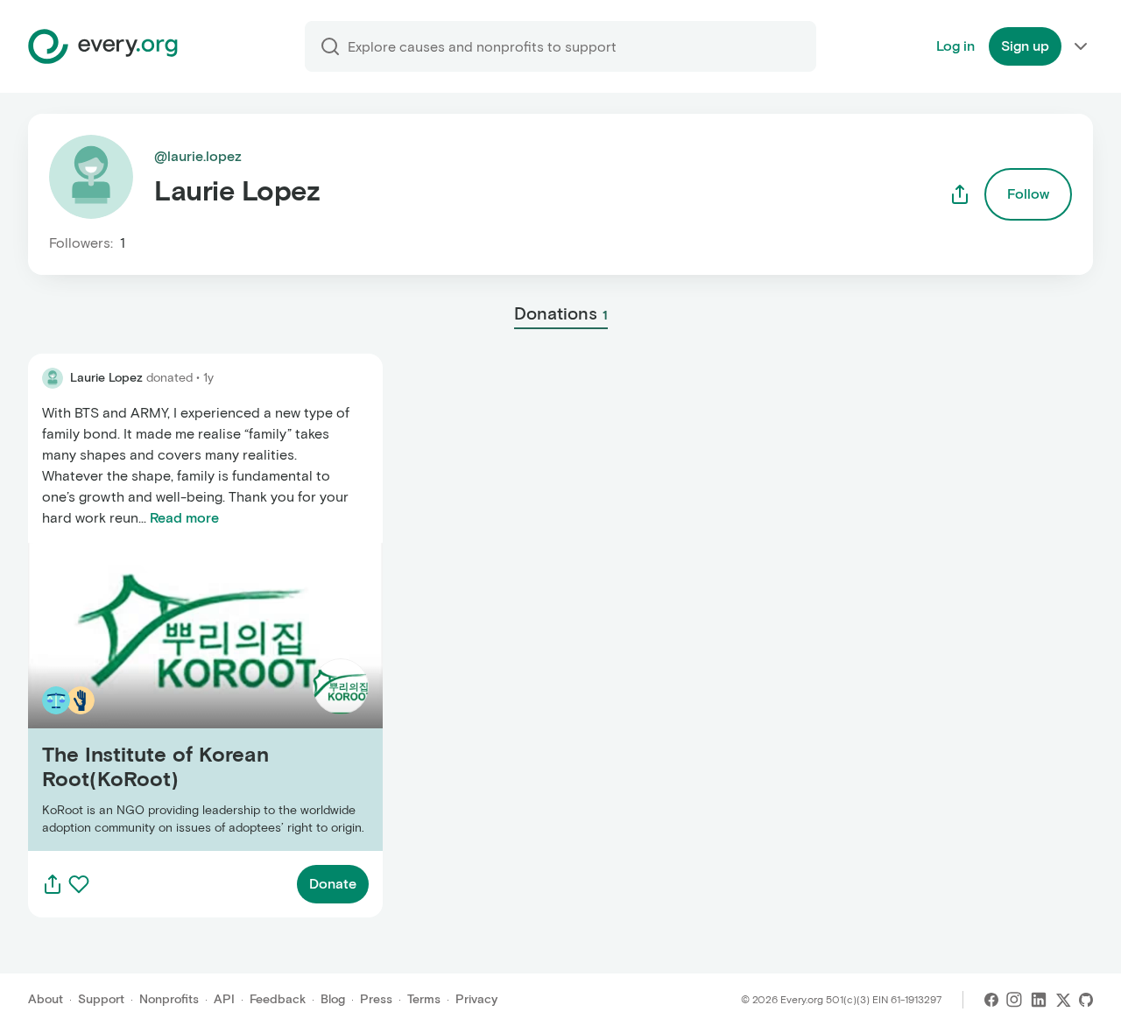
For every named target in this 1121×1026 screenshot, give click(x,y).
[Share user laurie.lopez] (959, 194)
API (224, 999)
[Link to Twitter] (1063, 999)
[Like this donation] (79, 884)
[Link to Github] (1086, 999)
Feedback (278, 999)
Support (101, 999)
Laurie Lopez (106, 377)
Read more (184, 517)
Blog (333, 999)
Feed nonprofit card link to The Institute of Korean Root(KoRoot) (189, 696)
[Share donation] (52, 884)
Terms (424, 999)
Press (376, 999)
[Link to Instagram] (1014, 999)
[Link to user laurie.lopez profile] (52, 378)
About (45, 999)
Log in (955, 46)
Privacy (476, 999)
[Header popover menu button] (1080, 46)
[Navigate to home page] (103, 46)
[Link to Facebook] (991, 999)
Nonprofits (169, 999)
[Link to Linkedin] (1038, 999)
